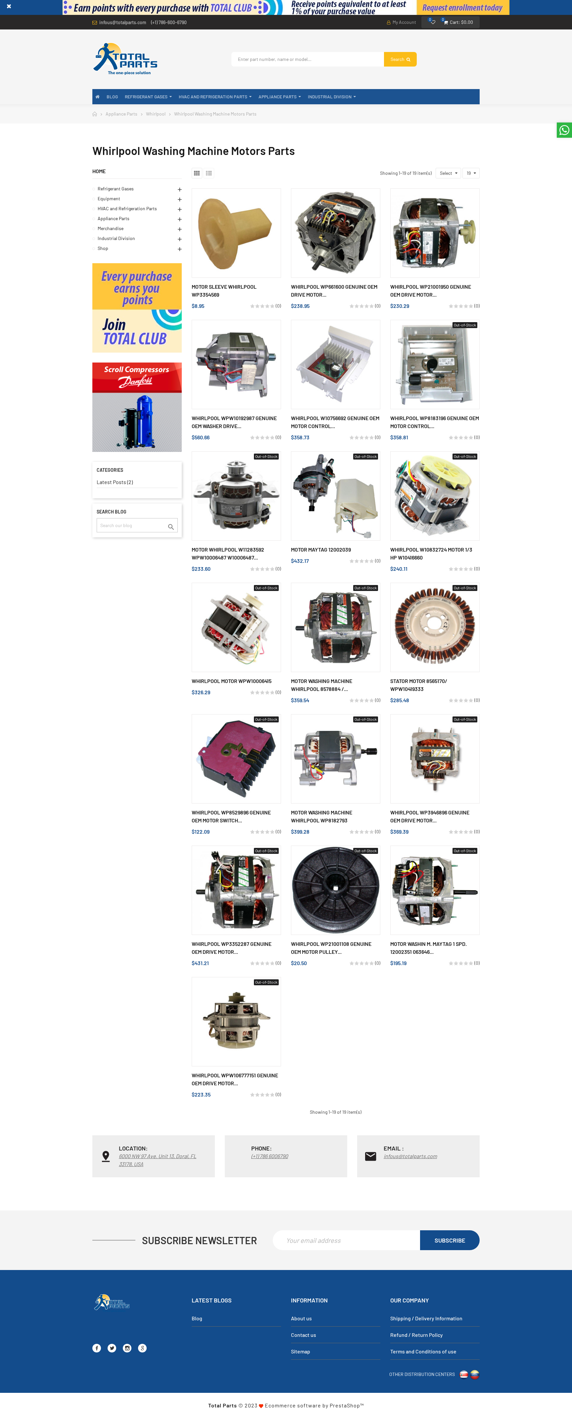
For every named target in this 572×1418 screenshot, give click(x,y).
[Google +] (142, 1348)
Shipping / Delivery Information (426, 1318)
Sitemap (300, 1351)
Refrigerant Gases (116, 188)
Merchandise (110, 228)
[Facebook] (96, 1348)
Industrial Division (116, 238)
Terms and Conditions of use (423, 1351)
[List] (209, 173)
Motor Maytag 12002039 (321, 549)
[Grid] (197, 173)
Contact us (303, 1335)
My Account (404, 22)
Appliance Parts (113, 218)
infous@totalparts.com (122, 22)
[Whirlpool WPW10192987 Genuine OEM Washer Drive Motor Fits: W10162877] (236, 364)
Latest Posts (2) (115, 482)
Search (398, 59)
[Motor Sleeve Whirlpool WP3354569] (236, 233)
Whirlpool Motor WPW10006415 (231, 681)
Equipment (109, 198)
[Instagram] (127, 1348)
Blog (197, 1318)
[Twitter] (112, 1348)
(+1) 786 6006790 (269, 1156)
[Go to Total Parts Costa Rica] (464, 1374)
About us (301, 1318)
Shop (103, 248)
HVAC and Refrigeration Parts (127, 208)
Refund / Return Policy (416, 1335)
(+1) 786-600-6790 (169, 22)
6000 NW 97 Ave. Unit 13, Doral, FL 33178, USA (157, 1160)
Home (99, 171)
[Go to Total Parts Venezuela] (475, 1374)
